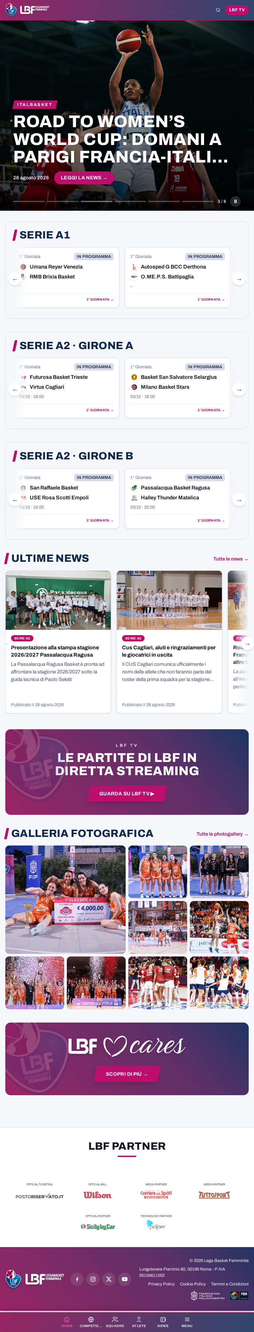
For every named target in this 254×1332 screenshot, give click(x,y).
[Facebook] (77, 1279)
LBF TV (237, 10)
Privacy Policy (161, 1284)
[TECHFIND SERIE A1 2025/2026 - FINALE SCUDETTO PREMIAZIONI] (34, 982)
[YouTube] (124, 1279)
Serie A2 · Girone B (76, 456)
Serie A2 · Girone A (76, 345)
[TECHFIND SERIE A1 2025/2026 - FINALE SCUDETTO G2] (157, 982)
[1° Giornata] (66, 277)
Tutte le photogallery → (222, 834)
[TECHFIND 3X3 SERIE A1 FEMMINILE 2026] (65, 900)
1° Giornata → (100, 299)
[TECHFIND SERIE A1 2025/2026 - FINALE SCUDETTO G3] (157, 927)
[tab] (29, 201)
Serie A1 (45, 235)
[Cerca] (218, 10)
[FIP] (208, 1295)
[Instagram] (93, 1279)
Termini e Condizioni (230, 1284)
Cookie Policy (193, 1284)
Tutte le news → (231, 558)
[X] (108, 1279)
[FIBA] (239, 1295)
